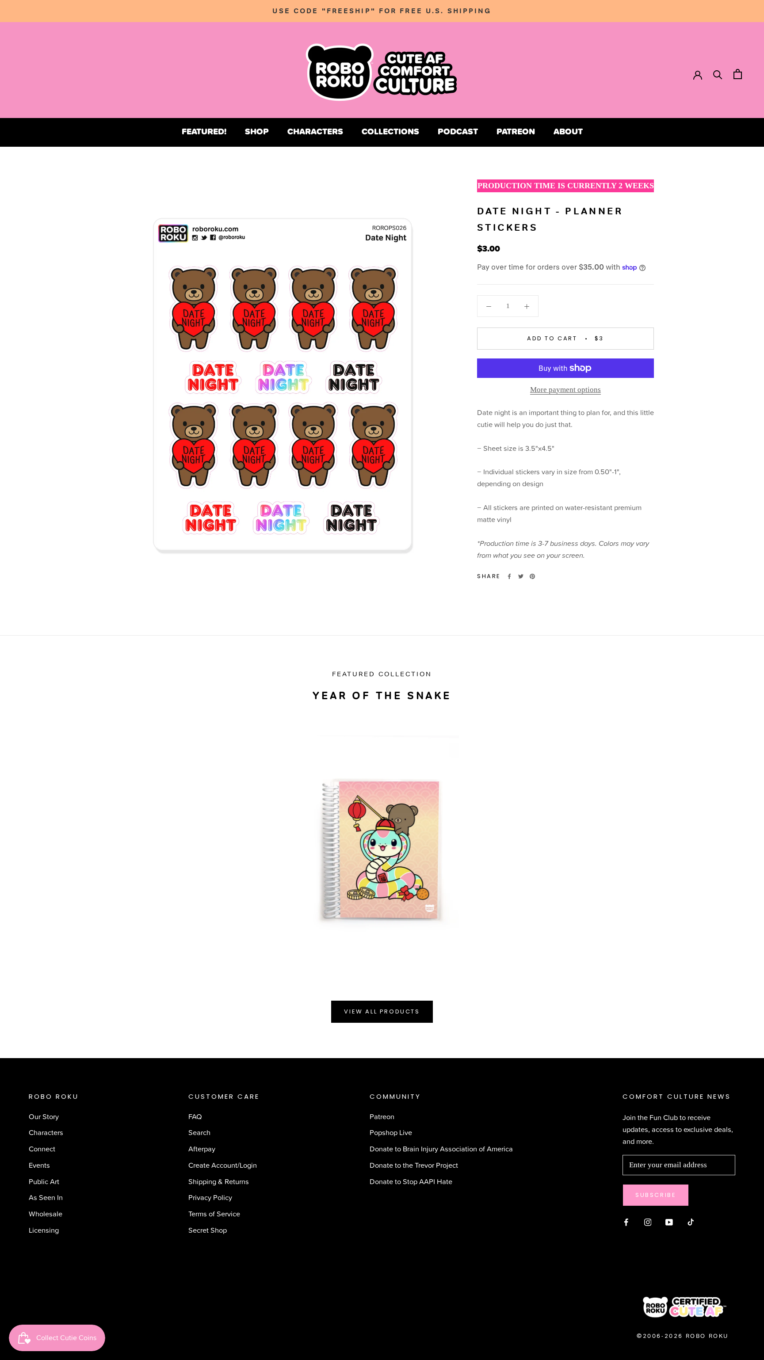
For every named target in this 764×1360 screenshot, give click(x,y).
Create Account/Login (222, 1165)
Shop (257, 131)
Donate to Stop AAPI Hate (411, 1181)
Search (199, 1132)
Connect (42, 1148)
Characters (315, 131)
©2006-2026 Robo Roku (683, 1336)
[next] (736, 840)
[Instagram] (648, 1221)
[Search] (717, 74)
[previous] (28, 840)
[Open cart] (737, 74)
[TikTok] (691, 1221)
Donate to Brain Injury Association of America (441, 1148)
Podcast (458, 131)
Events (39, 1165)
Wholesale (45, 1213)
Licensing (44, 1230)
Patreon (516, 131)
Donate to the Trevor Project (414, 1165)
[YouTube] (669, 1221)
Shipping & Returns (218, 1181)
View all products (382, 1011)
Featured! (204, 131)
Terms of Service (214, 1213)
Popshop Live (391, 1132)
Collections (390, 131)
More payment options (565, 389)
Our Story (44, 1116)
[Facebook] (509, 576)
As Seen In (46, 1197)
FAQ (195, 1116)
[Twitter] (520, 576)
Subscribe (655, 1195)
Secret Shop (207, 1230)
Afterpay (201, 1148)
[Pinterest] (532, 576)
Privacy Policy (210, 1197)
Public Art (44, 1181)
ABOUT (568, 131)
